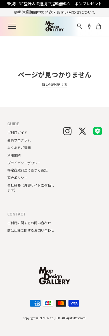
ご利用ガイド (17, 132)
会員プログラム (19, 140)
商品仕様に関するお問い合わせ (30, 230)
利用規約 (14, 155)
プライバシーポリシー (24, 162)
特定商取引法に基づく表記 (27, 170)
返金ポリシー (17, 177)
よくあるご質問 (19, 147)
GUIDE (13, 123)
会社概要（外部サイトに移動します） (30, 187)
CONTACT (16, 214)
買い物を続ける (54, 84)
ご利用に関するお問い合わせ (29, 222)
